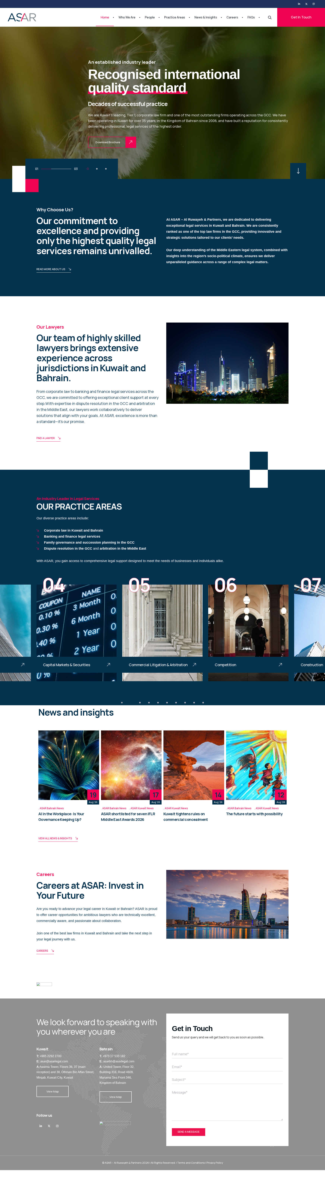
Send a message (189, 1131)
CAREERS (42, 950)
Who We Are (126, 17)
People (150, 17)
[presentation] (28, 632)
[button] (87, 168)
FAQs (251, 17)
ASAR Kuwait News (142, 808)
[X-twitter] (49, 1126)
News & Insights (205, 17)
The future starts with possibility (254, 813)
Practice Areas (174, 17)
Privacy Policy (215, 1162)
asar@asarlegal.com (54, 1061)
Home (105, 17)
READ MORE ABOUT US (50, 269)
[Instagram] (313, 4)
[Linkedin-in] (40, 1126)
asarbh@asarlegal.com (118, 1061)
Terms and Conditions (191, 1162)
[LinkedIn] (299, 4)
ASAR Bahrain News (52, 808)
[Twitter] (306, 4)
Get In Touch (301, 17)
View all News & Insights (55, 838)
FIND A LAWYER (45, 438)
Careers (232, 17)
